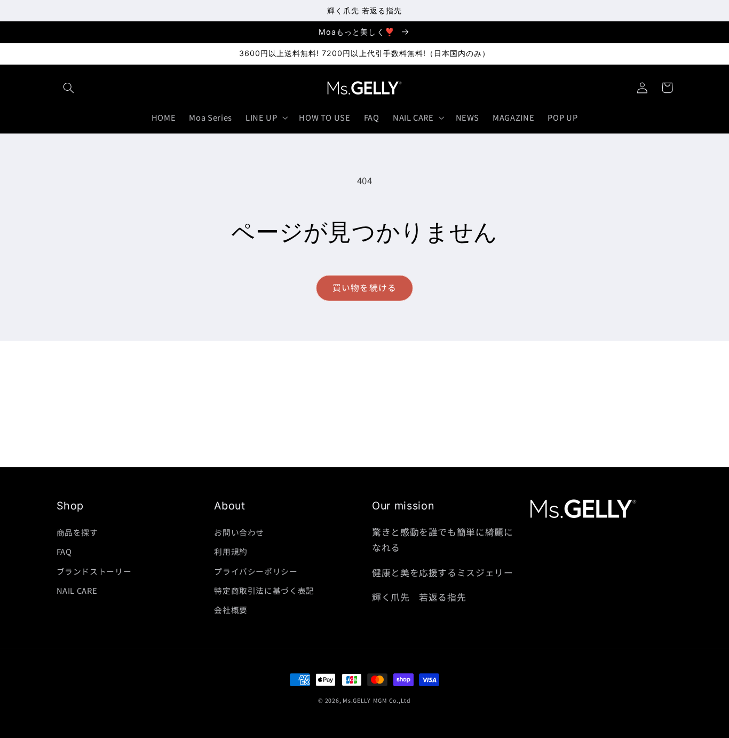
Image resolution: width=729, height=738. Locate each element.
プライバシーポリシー (255, 571)
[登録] (452, 454)
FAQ (64, 551)
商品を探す (77, 532)
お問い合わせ (239, 532)
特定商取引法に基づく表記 (264, 590)
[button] (69, 87)
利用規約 (231, 551)
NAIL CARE (77, 590)
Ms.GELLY (357, 700)
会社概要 (231, 609)
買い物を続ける (364, 287)
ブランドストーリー (94, 571)
